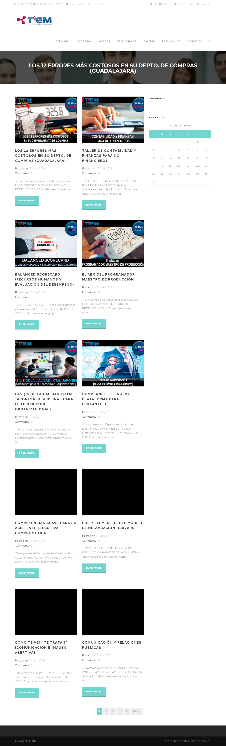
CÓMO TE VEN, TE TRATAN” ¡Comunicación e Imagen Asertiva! (41, 647)
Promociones (126, 41)
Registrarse (203, 4)
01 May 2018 (37, 168)
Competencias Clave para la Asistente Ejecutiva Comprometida (45, 528)
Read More (27, 200)
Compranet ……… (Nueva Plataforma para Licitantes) (106, 399)
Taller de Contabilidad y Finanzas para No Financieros (109, 156)
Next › (136, 711)
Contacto (195, 41)
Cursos (104, 41)
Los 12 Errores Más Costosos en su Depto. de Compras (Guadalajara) (43, 156)
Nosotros (84, 41)
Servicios (63, 41)
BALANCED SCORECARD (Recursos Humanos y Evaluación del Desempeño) (44, 279)
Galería (149, 41)
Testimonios (171, 41)
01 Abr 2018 (37, 540)
